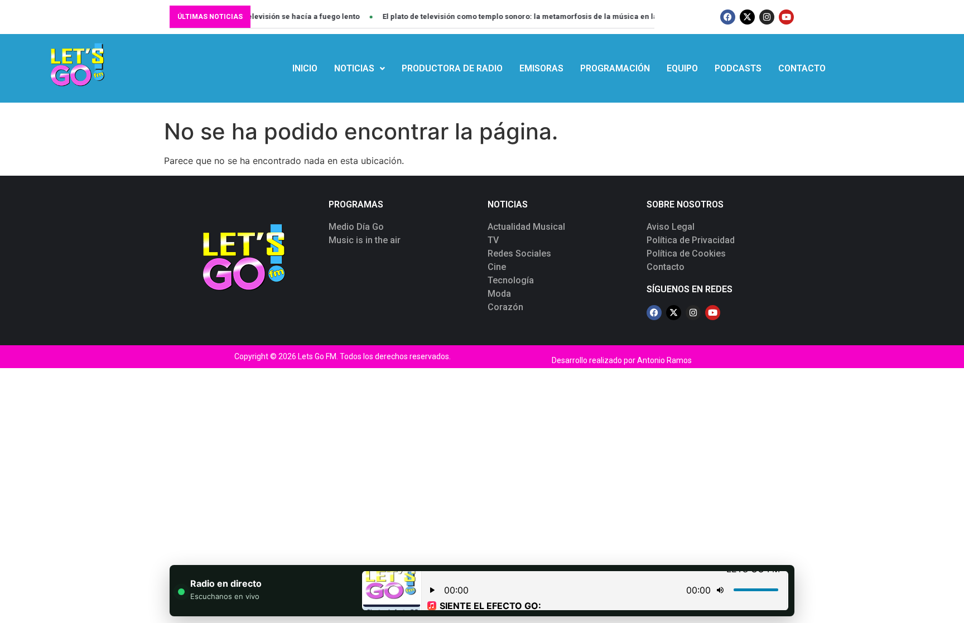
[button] (359, 68)
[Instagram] (766, 17)
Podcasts (738, 68)
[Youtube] (786, 17)
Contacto (802, 68)
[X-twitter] (747, 17)
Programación (615, 68)
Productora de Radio (452, 68)
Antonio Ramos (664, 360)
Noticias (354, 68)
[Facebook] (727, 17)
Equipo (682, 68)
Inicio (304, 68)
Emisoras (541, 68)
